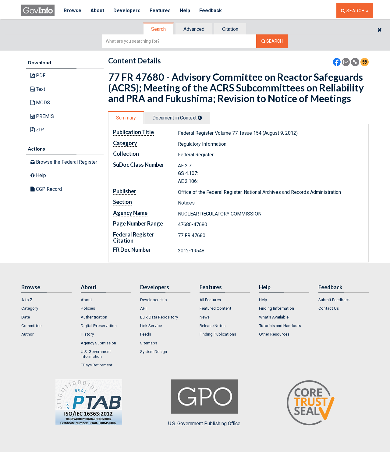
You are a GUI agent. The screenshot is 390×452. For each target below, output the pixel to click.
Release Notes (212, 325)
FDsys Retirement (96, 364)
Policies (88, 308)
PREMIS (44, 116)
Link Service (151, 325)
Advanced (193, 29)
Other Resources (274, 334)
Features (160, 10)
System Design (153, 351)
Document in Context (175, 118)
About (97, 10)
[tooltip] (200, 117)
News (205, 317)
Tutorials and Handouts (280, 325)
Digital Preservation (99, 325)
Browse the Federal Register (66, 162)
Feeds (145, 334)
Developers (126, 10)
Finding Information (276, 308)
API (143, 308)
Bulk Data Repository (159, 317)
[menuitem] (46, 300)
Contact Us (328, 308)
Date (25, 317)
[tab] (158, 29)
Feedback (210, 10)
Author (27, 334)
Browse (72, 10)
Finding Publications (218, 334)
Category (29, 308)
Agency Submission (98, 342)
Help (185, 10)
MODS (42, 102)
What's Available (274, 317)
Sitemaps (148, 342)
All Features (210, 299)
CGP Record (48, 189)
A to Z (27, 299)
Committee (31, 325)
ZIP (39, 130)
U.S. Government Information (96, 354)
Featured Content (215, 308)
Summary (126, 118)
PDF (40, 75)
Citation (230, 29)
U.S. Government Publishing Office (204, 423)
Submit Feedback (334, 299)
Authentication (94, 317)
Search (158, 29)
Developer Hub (153, 299)
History (87, 334)
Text (40, 89)
